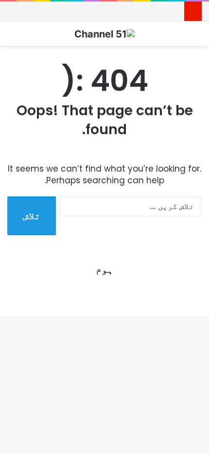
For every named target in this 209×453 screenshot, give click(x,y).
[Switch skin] (197, 37)
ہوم (104, 269)
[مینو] (12, 37)
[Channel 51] (104, 33)
